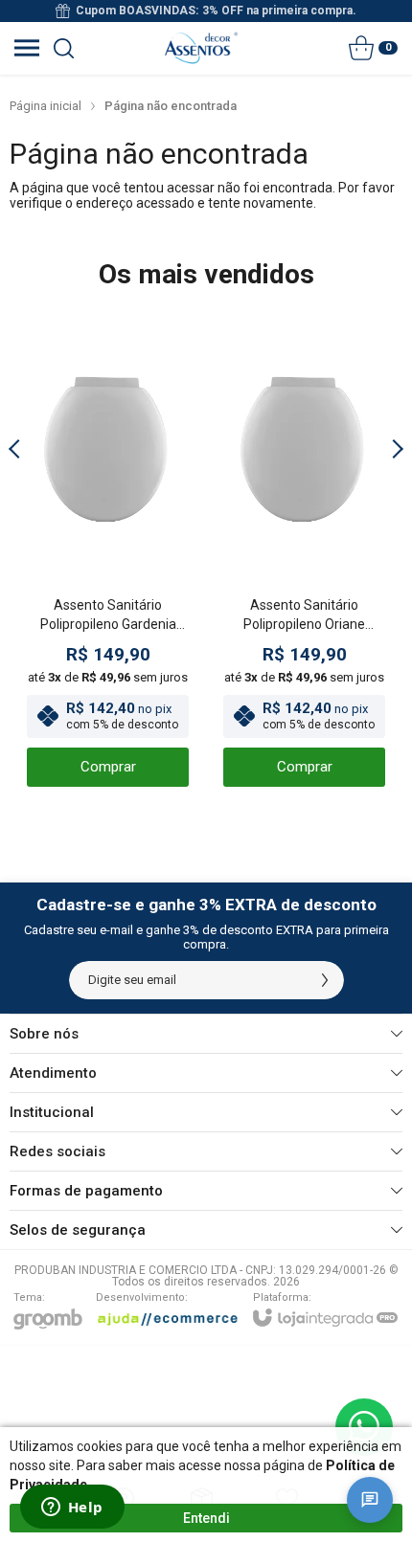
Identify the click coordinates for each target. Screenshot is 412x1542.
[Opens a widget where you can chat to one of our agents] (72, 1508)
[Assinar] (325, 980)
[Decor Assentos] (201, 48)
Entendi (206, 1518)
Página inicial (45, 106)
